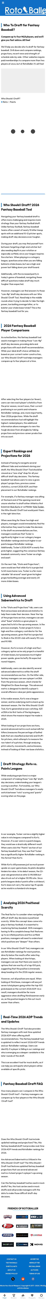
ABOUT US (11, 1270)
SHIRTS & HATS (11, 1266)
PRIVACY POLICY (12, 1274)
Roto (5, 102)
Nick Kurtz (15, 506)
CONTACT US (11, 1259)
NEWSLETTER (34, 1263)
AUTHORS (34, 1270)
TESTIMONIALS (11, 1263)
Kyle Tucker (38, 506)
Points (13, 102)
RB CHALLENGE (34, 1266)
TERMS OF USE (34, 1274)
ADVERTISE (34, 1259)
